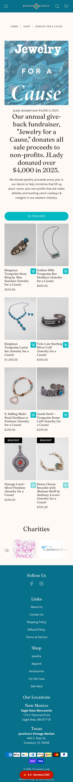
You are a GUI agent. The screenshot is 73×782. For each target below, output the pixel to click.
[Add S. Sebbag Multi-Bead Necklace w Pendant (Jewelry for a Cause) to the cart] (33, 415)
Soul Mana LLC (46, 779)
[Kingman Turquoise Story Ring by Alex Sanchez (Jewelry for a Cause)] (20, 245)
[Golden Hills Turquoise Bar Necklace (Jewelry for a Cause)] (53, 245)
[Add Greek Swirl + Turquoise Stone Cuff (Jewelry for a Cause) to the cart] (66, 415)
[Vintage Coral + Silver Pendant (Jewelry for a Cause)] (20, 459)
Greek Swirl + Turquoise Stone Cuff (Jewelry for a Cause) (49, 419)
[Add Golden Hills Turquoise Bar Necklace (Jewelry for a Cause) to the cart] (66, 271)
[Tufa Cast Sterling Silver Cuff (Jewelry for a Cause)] (53, 318)
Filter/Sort (36, 216)
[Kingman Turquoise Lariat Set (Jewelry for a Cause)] (20, 318)
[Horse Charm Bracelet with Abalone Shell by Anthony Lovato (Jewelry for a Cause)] (53, 459)
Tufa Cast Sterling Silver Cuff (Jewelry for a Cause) (49, 349)
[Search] (57, 6)
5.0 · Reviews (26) (39, 775)
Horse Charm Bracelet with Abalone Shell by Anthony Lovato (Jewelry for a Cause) (48, 493)
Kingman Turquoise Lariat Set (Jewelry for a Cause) (16, 349)
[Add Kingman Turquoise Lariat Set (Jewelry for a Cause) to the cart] (33, 345)
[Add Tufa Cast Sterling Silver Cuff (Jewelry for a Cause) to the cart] (66, 345)
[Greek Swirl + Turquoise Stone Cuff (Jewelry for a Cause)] (53, 388)
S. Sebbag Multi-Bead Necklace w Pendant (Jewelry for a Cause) (16, 419)
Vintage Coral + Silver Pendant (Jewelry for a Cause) (15, 489)
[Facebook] (31, 583)
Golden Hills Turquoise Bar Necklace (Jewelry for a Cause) (49, 275)
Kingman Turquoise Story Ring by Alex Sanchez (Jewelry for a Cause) (16, 277)
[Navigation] (5, 6)
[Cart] (66, 6)
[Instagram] (41, 583)
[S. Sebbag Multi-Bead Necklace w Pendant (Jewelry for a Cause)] (20, 388)
